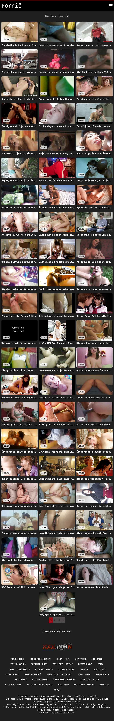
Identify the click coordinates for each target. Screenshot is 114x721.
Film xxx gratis (44, 669)
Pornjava (104, 685)
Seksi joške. (12, 674)
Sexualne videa (66, 669)
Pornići (84, 669)
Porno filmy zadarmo (64, 679)
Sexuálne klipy (39, 664)
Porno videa (102, 674)
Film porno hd (18, 664)
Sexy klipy (21, 679)
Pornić (57, 690)
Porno (101, 664)
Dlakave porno (39, 679)
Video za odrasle (89, 679)
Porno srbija (17, 659)
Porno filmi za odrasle (59, 674)
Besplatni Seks (13, 685)
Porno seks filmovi (40, 659)
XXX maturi (98, 659)
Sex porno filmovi (84, 685)
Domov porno (84, 674)
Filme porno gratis (19, 669)
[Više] (111, 5)
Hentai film (62, 659)
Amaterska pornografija (40, 685)
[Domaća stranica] (57, 646)
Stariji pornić (33, 674)
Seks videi (99, 669)
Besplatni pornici (63, 664)
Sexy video (80, 659)
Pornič (45, 712)
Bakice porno (85, 664)
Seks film (63, 685)
